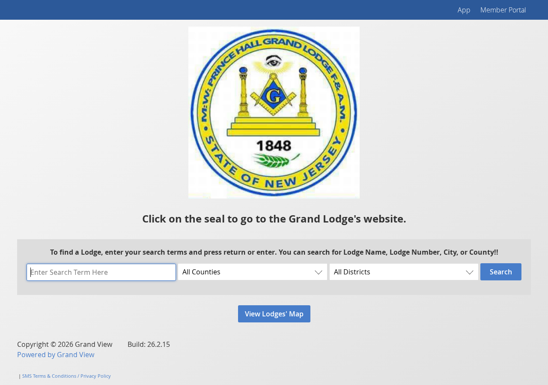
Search (501, 272)
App (464, 10)
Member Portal (503, 10)
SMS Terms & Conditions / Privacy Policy (66, 376)
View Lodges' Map (274, 314)
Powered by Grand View (55, 354)
